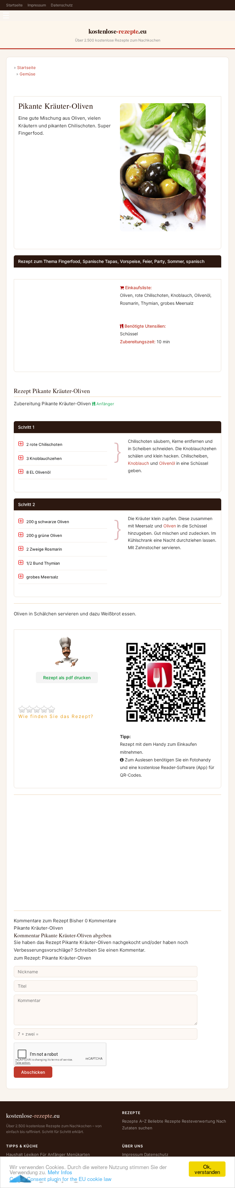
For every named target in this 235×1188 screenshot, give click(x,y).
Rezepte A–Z (134, 1121)
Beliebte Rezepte (164, 1121)
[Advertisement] (66, 322)
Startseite (14, 5)
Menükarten (78, 1154)
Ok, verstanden (207, 1169)
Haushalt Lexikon (22, 1154)
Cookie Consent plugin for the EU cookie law (60, 1179)
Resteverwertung (198, 1121)
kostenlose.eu (117, 31)
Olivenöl (167, 463)
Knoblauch (138, 463)
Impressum (37, 5)
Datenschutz (62, 5)
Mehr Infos (60, 1172)
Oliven (169, 525)
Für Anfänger (52, 1154)
